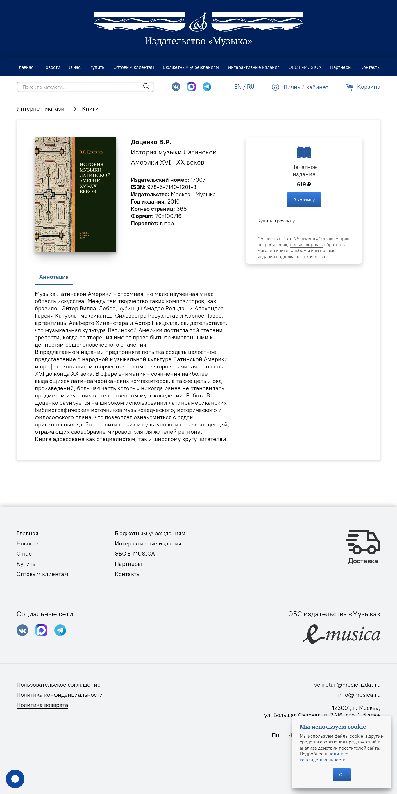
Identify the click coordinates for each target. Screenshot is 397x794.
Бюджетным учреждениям (150, 533)
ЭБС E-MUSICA (135, 553)
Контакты (128, 573)
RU (251, 86)
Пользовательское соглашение (59, 684)
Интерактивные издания (148, 543)
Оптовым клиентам (42, 573)
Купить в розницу (276, 221)
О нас (24, 553)
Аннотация (54, 276)
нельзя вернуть (306, 244)
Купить (26, 563)
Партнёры (128, 563)
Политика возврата (42, 704)
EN (238, 86)
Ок (342, 774)
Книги (90, 108)
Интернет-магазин (42, 108)
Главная (27, 533)
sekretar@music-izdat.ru (347, 684)
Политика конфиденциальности (60, 694)
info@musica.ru (359, 694)
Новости (28, 543)
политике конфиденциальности (324, 756)
